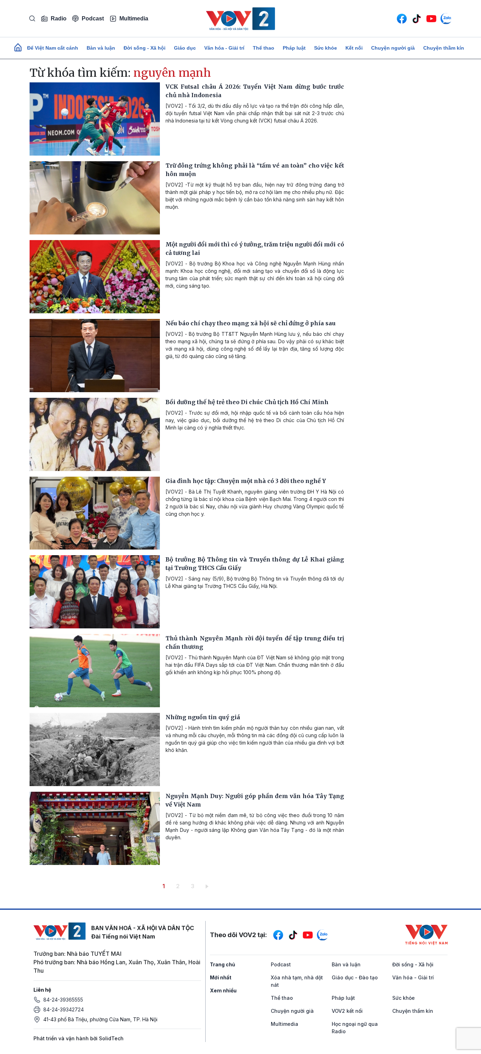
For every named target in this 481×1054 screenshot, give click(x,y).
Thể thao (263, 48)
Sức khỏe (325, 48)
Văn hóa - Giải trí (224, 48)
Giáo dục (185, 48)
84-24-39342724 (63, 1009)
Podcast (93, 18)
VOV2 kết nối (347, 1011)
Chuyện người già (393, 48)
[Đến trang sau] (208, 886)
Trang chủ (222, 964)
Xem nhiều (223, 990)
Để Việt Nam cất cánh (52, 48)
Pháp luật (294, 48)
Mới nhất (220, 977)
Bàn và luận (101, 48)
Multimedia (133, 18)
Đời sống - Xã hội (144, 48)
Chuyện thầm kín (443, 48)
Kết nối (354, 48)
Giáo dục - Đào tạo (355, 977)
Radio (59, 18)
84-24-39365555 (63, 1000)
